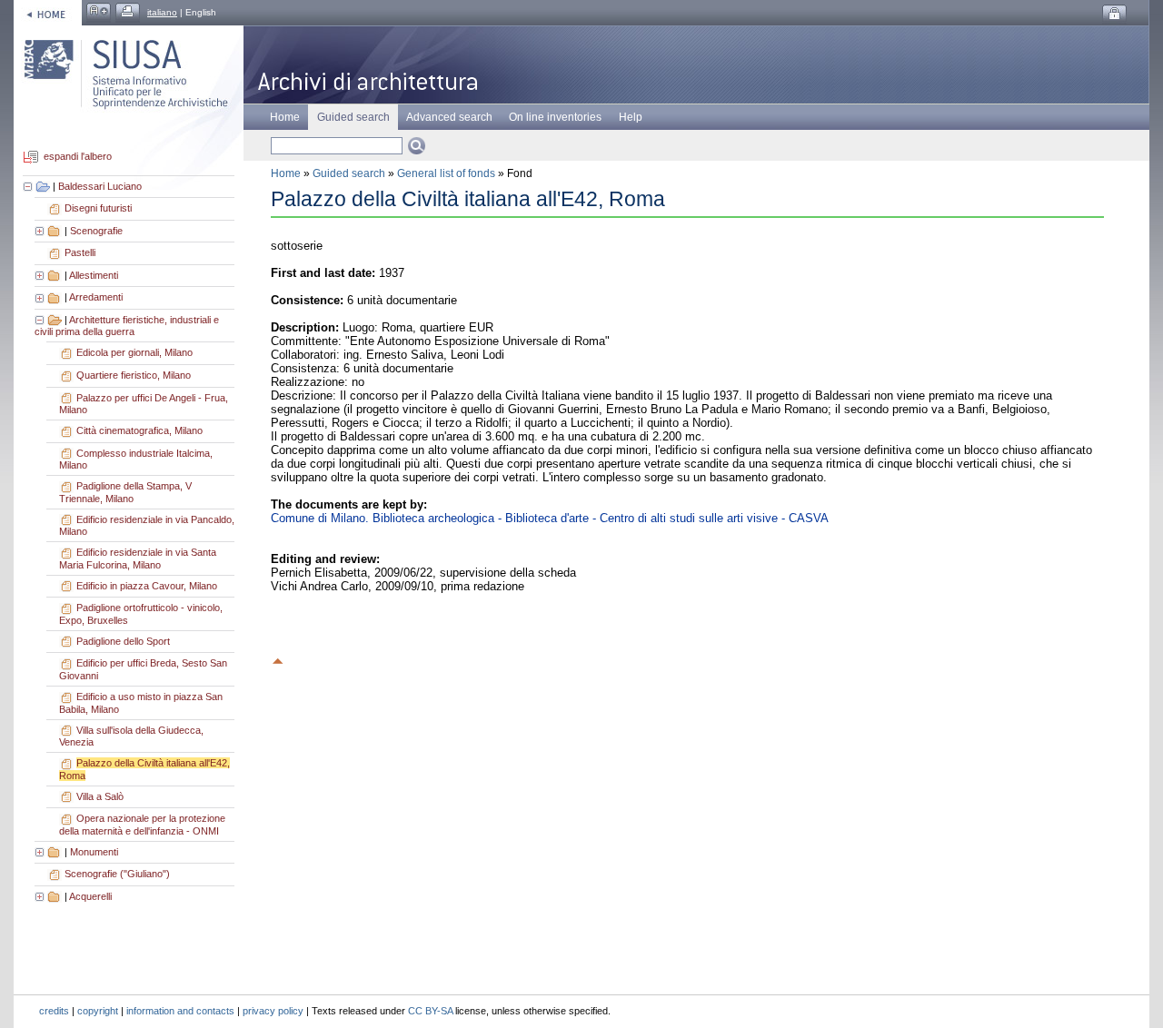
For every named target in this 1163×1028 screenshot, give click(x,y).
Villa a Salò (100, 796)
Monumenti (94, 851)
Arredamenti (96, 297)
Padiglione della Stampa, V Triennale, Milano (125, 492)
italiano (162, 12)
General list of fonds (446, 173)
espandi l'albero (78, 157)
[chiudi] (41, 319)
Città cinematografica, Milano (139, 430)
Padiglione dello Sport (123, 641)
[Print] (127, 12)
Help (630, 117)
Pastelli (80, 252)
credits (54, 1010)
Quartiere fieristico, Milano (133, 375)
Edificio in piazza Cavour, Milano (146, 585)
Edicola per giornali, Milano (134, 352)
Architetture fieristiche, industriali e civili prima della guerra (127, 326)
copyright (97, 1010)
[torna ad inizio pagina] (278, 658)
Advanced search (449, 117)
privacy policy (273, 1010)
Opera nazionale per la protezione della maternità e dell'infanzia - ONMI (142, 824)
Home (285, 117)
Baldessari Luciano (100, 186)
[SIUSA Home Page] (48, 12)
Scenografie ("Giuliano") (117, 873)
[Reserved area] (1114, 14)
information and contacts (180, 1010)
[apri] (41, 230)
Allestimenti (93, 275)
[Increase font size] (98, 12)
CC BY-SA (430, 1010)
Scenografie (96, 230)
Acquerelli (90, 896)
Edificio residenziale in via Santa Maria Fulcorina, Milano (137, 558)
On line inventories (555, 117)
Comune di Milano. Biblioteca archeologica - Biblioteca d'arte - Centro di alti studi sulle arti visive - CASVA (550, 518)
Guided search (349, 173)
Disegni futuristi (98, 208)
